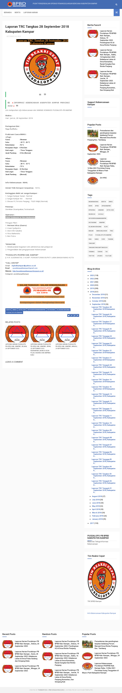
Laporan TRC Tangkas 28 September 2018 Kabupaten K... (103, 309)
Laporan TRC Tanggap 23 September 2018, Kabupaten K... (103, 345)
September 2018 (98, 304)
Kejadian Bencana (63, 310)
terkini (99, 251)
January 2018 (97, 519)
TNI (106, 251)
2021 (92, 282)
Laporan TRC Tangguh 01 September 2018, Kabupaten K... (103, 490)
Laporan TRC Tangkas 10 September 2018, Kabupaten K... (103, 425)
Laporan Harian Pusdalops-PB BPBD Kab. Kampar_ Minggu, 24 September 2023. (66, 346)
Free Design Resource (56, 690)
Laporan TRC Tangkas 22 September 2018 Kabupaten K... (103, 353)
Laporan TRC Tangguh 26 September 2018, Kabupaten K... (103, 316)
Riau (90, 239)
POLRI (90, 235)
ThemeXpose (42, 690)
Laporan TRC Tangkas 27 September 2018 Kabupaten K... (103, 324)
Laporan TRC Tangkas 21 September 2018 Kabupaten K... (103, 360)
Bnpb (90, 206)
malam (91, 231)
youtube (108, 256)
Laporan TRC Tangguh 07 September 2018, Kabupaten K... (103, 447)
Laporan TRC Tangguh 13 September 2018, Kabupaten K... (103, 403)
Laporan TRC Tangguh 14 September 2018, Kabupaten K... (103, 396)
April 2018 (96, 509)
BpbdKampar (106, 206)
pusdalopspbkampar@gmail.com (25, 268)
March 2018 (97, 513)
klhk (106, 226)
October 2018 (97, 301)
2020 (92, 285)
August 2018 (97, 496)
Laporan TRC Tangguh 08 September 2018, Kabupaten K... (103, 440)
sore (103, 239)
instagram (51, 310)
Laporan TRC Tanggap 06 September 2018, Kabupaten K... (103, 454)
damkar (101, 210)
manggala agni (101, 231)
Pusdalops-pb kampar (14, 312)
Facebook (92, 214)
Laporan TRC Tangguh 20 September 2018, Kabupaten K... (103, 367)
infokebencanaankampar (36, 310)
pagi (111, 231)
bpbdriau (92, 210)
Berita (17, 12)
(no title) (103, 178)
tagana (110, 239)
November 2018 (98, 298)
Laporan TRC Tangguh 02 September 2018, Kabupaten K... (103, 483)
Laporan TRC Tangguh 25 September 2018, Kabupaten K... (103, 331)
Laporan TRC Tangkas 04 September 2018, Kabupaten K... (103, 469)
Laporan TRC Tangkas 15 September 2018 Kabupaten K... (103, 389)
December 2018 (98, 294)
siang (97, 239)
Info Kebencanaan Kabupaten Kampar (101, 613)
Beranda (8, 12)
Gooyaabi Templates (85, 690)
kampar (102, 222)
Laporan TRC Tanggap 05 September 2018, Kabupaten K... (103, 461)
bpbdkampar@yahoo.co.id (24, 265)
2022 (92, 279)
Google (100, 214)
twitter (91, 256)
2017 (92, 523)
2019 (92, 288)
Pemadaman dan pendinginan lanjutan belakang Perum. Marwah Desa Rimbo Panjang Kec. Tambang (101, 135)
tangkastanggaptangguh (98, 247)
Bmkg (15, 310)
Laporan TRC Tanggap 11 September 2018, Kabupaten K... (103, 418)
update (99, 256)
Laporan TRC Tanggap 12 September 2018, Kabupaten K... (103, 411)
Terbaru (91, 251)
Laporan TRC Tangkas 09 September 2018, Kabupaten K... (103, 432)
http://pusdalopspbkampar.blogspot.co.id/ (28, 271)
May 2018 (96, 506)
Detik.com (22, 310)
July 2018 (96, 500)
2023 (92, 275)
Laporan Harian (30, 12)
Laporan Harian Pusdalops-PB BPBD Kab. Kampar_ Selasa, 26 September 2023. (16, 346)
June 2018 (96, 503)
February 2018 (98, 516)
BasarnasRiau (93, 201)
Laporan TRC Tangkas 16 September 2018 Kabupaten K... (103, 382)
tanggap (92, 243)
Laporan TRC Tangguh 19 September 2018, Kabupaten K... (103, 374)
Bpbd (97, 206)
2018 (92, 292)
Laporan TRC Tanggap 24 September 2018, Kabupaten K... (103, 338)
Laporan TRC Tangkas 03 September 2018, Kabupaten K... (103, 476)
